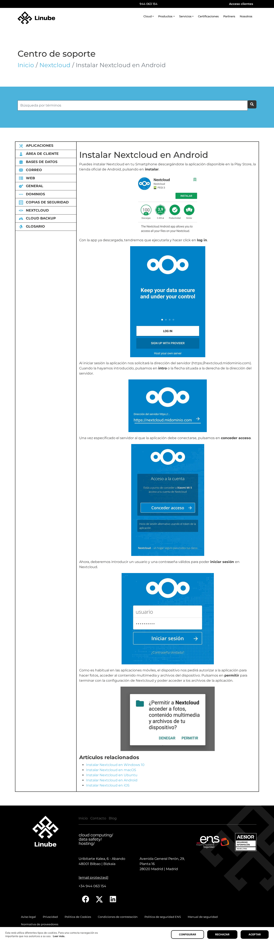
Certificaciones (208, 16)
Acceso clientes (241, 4)
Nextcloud (54, 65)
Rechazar (222, 934)
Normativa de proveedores (39, 924)
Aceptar (255, 934)
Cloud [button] (147, 16)
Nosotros (246, 16)
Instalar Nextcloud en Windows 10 (115, 765)
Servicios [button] (185, 16)
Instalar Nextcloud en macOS (111, 770)
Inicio (26, 65)
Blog (113, 818)
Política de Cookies (78, 916)
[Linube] (36, 17)
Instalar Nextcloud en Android (111, 780)
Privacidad (50, 916)
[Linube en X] (99, 899)
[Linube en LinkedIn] (112, 899)
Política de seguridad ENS (162, 916)
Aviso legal (28, 916)
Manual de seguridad (203, 916)
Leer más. (59, 936)
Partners (229, 16)
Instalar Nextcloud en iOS (108, 785)
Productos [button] (165, 16)
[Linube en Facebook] (86, 899)
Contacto (98, 818)
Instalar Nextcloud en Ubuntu (111, 775)
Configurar (187, 934)
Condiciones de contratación (118, 916)
